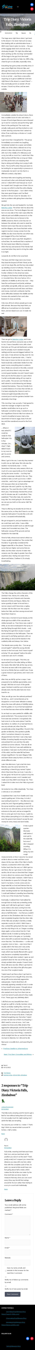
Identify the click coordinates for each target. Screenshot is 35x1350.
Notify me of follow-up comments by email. (16, 1281)
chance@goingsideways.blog (16, 1318)
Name (7, 1238)
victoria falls (16, 1075)
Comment (9, 1214)
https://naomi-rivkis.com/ (10, 1314)
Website (7, 1258)
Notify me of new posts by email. (16, 1289)
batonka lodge (8, 1075)
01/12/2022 (5, 1109)
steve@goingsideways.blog (15, 1322)
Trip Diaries (7, 1073)
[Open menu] (18, 7)
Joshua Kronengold (7, 1107)
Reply (3, 1134)
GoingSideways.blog (13, 1346)
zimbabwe (24, 1075)
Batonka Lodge (6, 208)
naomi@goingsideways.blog (16, 1312)
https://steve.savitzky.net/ (10, 1325)
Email (7, 1248)
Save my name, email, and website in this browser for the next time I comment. (18, 1270)
